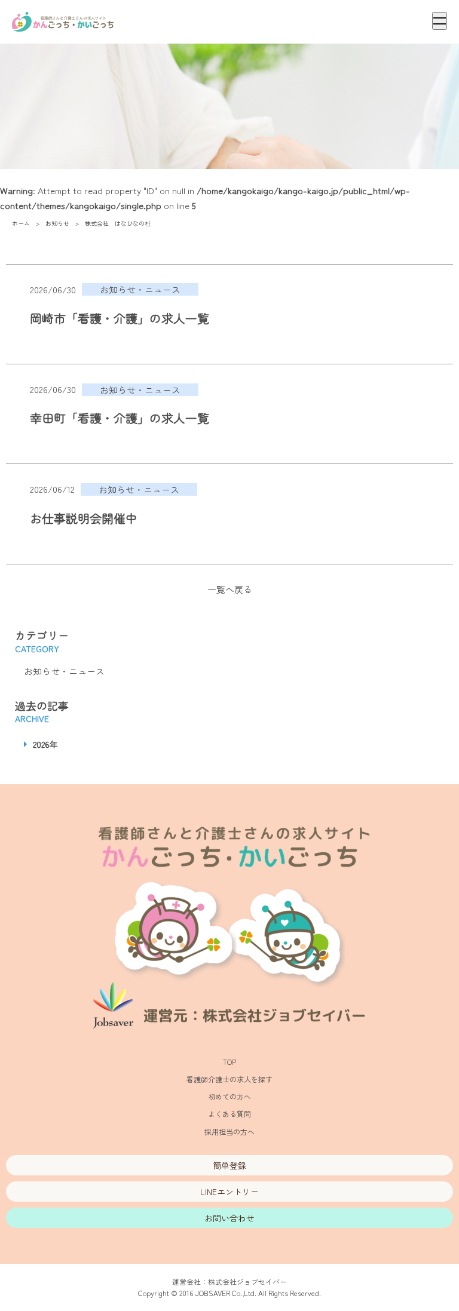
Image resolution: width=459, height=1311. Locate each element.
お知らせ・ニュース (64, 671)
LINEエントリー (229, 1192)
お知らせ (57, 223)
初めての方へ (229, 1096)
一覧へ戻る (229, 589)
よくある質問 (229, 1114)
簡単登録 (229, 1165)
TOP (229, 1062)
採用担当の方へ (229, 1131)
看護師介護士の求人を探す (229, 1079)
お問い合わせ (229, 1218)
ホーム (21, 223)
